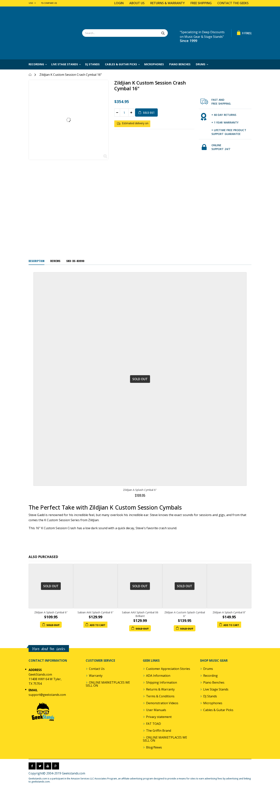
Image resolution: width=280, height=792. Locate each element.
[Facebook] (32, 765)
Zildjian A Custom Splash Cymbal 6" (184, 614)
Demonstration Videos (162, 703)
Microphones (212, 703)
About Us (137, 3)
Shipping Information (161, 682)
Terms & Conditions (160, 696)
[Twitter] (39, 765)
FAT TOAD (153, 724)
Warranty (95, 675)
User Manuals (156, 710)
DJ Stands (210, 696)
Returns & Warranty (167, 3)
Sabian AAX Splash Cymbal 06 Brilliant (140, 614)
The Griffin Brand (158, 730)
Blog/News (154, 747)
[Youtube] (47, 765)
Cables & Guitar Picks (218, 710)
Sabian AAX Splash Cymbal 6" (96, 612)
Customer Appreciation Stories (168, 669)
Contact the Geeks (233, 3)
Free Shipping (201, 3)
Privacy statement (159, 717)
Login (119, 3)
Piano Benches (213, 682)
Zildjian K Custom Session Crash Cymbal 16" (150, 85)
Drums (208, 669)
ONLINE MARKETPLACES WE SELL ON (108, 684)
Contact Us (97, 669)
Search (163, 33)
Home (30, 74)
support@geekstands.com (47, 695)
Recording (210, 675)
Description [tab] (36, 261)
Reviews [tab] (55, 261)
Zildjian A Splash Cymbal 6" (140, 490)
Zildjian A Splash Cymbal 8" (229, 612)
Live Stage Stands (215, 689)
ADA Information (158, 675)
